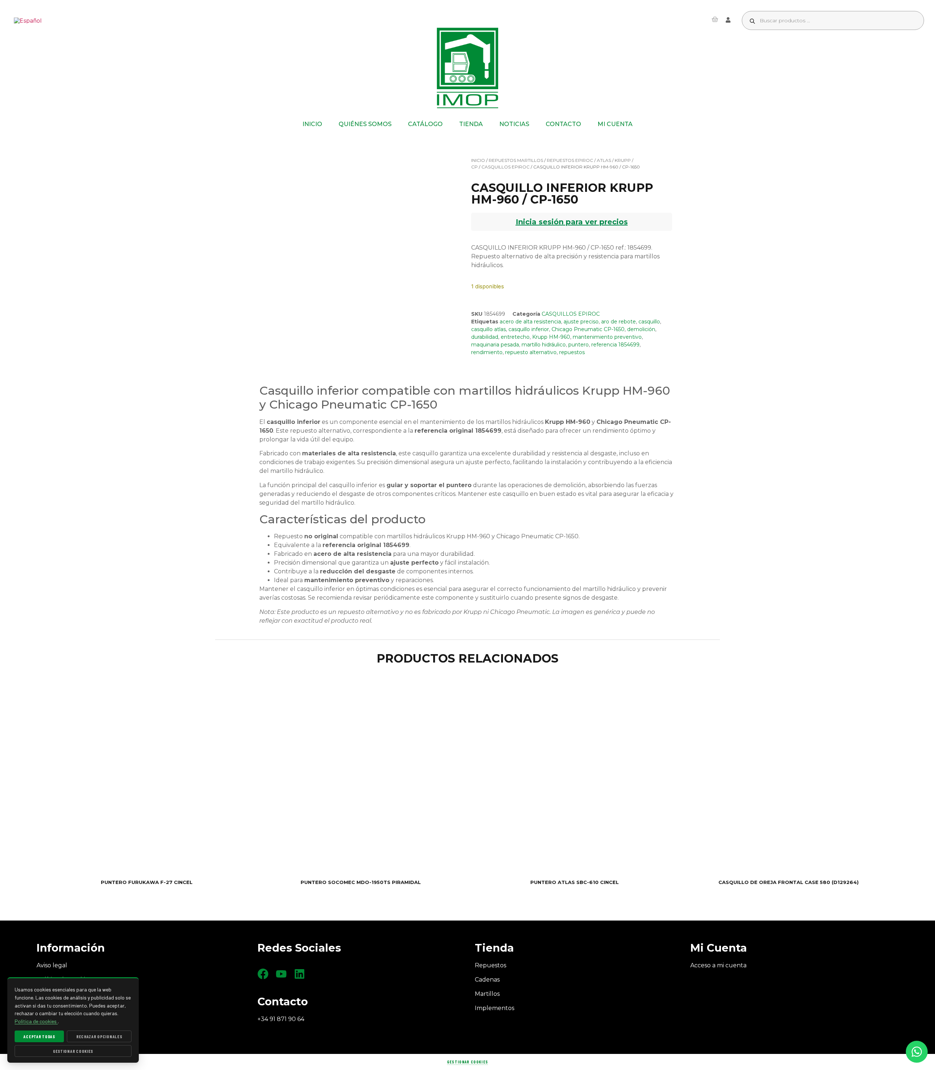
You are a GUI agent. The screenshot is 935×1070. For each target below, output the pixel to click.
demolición (641, 329)
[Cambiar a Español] (27, 20)
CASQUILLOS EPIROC (505, 167)
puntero (578, 344)
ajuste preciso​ (581, 321)
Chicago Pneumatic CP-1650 (588, 329)
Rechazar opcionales (99, 1036)
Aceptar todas (39, 1036)
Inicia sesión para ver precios (572, 221)
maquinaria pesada (495, 344)
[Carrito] (714, 19)
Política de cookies (36, 1021)
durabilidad (484, 337)
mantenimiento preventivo (607, 337)
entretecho (515, 337)
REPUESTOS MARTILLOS (516, 160)
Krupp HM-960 (551, 337)
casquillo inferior (528, 329)
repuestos (572, 352)
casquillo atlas (488, 329)
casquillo (649, 321)
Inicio (478, 160)
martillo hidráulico (544, 344)
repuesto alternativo (531, 352)
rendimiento (487, 352)
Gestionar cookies (467, 1061)
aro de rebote (618, 321)
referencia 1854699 (615, 344)
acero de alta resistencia (530, 321)
